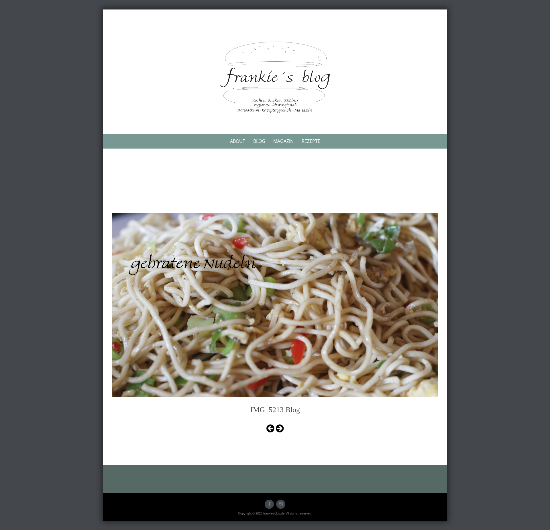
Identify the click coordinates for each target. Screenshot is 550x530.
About (237, 141)
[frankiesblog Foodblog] (275, 77)
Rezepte (311, 141)
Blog (259, 141)
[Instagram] (280, 504)
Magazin (283, 141)
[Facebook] (269, 504)
